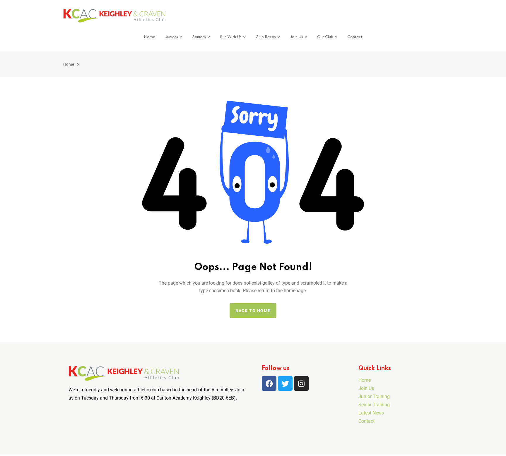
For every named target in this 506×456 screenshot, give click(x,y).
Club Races (266, 37)
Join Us (296, 37)
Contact (354, 37)
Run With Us (231, 37)
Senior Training (374, 404)
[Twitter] (285, 383)
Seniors (199, 37)
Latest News (371, 413)
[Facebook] (269, 383)
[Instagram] (301, 383)
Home (149, 37)
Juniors (171, 37)
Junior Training (374, 396)
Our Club (325, 37)
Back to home (253, 310)
